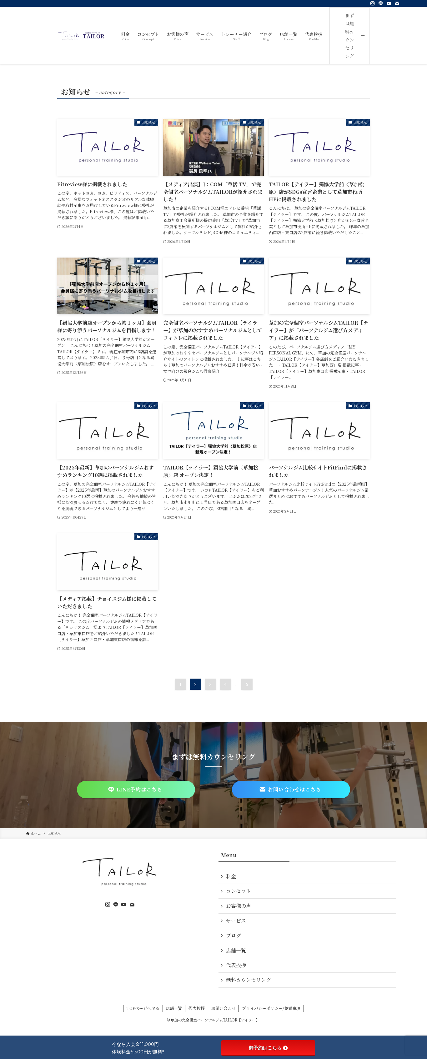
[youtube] (389, 3)
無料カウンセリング (248, 979)
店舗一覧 (236, 950)
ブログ (233, 935)
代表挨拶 (236, 965)
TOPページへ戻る (143, 1008)
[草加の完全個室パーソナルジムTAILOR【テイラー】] (81, 35)
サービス (236, 920)
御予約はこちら (265, 1048)
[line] (381, 3)
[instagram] (373, 3)
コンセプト (238, 891)
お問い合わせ (223, 1008)
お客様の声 (238, 905)
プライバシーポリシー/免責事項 (271, 1008)
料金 (231, 876)
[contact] (397, 3)
